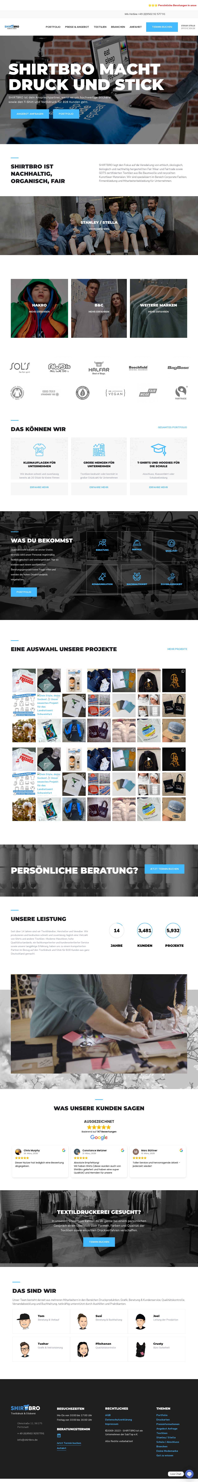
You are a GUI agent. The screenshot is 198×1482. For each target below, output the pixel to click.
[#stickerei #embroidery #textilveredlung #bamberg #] (149, 680)
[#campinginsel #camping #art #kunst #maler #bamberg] (49, 730)
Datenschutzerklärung (118, 1419)
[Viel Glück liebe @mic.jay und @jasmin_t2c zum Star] (174, 705)
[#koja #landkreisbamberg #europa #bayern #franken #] (149, 730)
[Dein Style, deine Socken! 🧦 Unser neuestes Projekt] (49, 705)
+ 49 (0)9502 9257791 (30, 1433)
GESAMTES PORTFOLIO (172, 427)
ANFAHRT (136, 27)
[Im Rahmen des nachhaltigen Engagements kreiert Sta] (124, 730)
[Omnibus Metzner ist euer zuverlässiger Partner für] (99, 680)
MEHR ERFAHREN (99, 229)
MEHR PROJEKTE (177, 649)
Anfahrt (61, 1448)
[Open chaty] (189, 1474)
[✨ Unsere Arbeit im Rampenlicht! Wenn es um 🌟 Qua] (74, 705)
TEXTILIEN (100, 27)
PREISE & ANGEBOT (77, 27)
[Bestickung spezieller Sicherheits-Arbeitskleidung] (74, 730)
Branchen (161, 1446)
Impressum (111, 1424)
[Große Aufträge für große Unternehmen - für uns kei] (99, 705)
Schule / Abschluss (167, 1442)
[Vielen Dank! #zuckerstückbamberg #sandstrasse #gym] (99, 730)
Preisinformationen (167, 1424)
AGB (108, 1415)
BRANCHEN (118, 27)
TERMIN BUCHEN (162, 27)
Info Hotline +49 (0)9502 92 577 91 (145, 14)
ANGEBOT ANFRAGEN (30, 114)
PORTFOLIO (53, 27)
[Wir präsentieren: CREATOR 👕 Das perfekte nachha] (124, 705)
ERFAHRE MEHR (39, 487)
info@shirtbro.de (27, 1440)
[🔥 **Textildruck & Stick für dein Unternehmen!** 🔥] (24, 705)
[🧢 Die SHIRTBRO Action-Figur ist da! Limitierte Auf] (74, 680)
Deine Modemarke (167, 1451)
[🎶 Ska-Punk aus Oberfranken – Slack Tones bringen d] (124, 680)
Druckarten (163, 1419)
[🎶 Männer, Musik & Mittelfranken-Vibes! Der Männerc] (24, 680)
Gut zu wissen (164, 1455)
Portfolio (162, 1415)
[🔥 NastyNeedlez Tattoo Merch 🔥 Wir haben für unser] (174, 680)
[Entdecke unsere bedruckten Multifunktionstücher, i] (149, 705)
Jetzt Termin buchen (69, 1443)
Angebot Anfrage (166, 1428)
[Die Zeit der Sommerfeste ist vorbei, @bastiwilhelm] (174, 730)
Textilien (161, 1433)
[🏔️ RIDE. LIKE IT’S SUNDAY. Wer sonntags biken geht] (49, 680)
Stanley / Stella (166, 1437)
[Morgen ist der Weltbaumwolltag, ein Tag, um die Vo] (24, 730)
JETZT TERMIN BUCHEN (164, 869)
